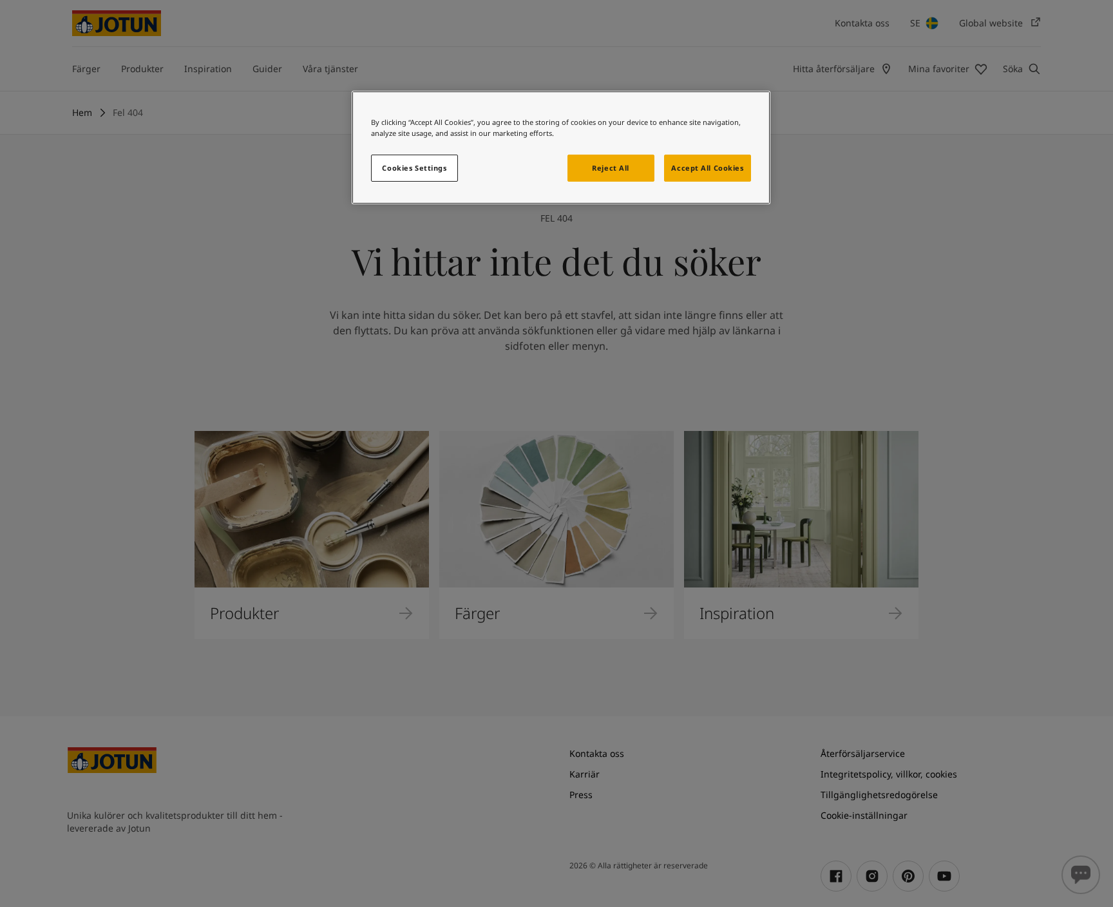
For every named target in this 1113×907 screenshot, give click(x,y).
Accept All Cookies (707, 168)
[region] (561, 147)
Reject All (610, 168)
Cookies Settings (414, 168)
